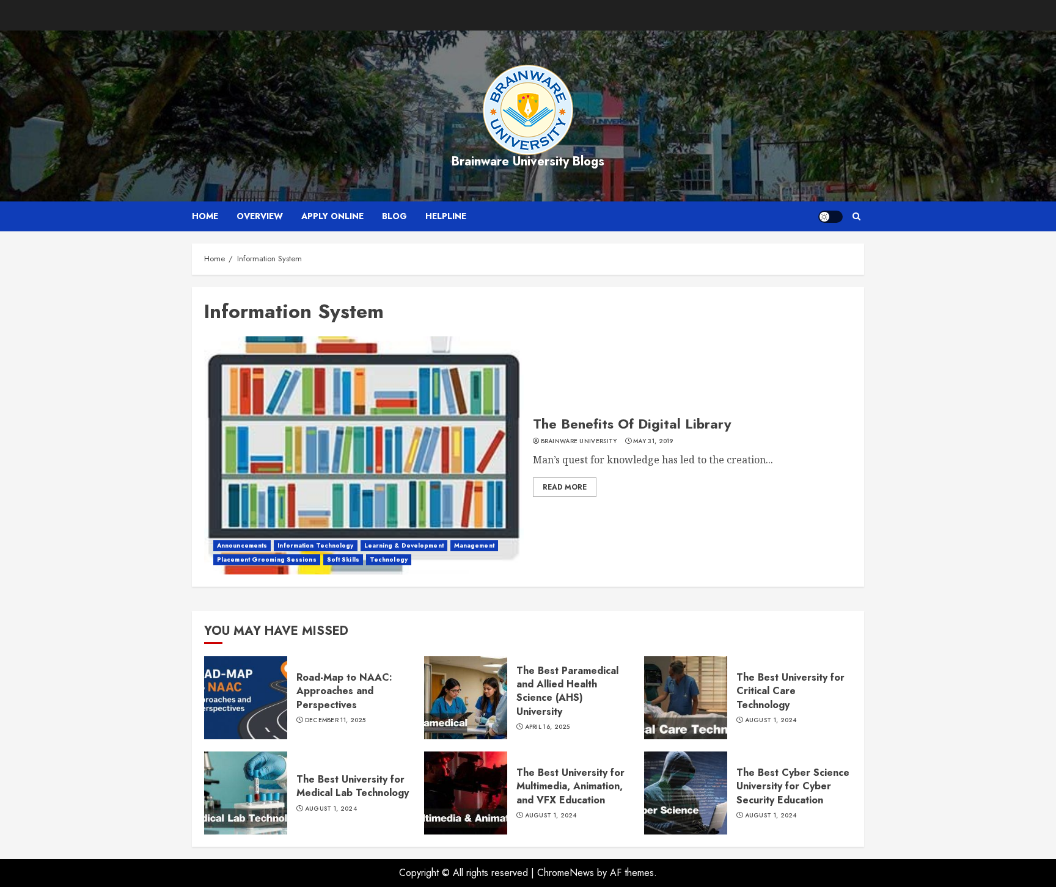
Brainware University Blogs (528, 161)
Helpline (445, 216)
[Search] (856, 216)
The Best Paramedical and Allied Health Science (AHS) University (567, 691)
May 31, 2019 (653, 441)
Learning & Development (404, 545)
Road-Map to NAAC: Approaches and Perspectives (344, 691)
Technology (389, 559)
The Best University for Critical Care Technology (790, 691)
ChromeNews (565, 873)
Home (205, 216)
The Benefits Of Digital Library (632, 423)
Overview (260, 216)
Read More (565, 487)
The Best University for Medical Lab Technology (352, 786)
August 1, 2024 (771, 720)
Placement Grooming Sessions (267, 559)
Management (474, 545)
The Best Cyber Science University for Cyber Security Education (792, 786)
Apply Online (332, 216)
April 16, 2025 (547, 727)
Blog (394, 216)
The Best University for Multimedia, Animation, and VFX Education (570, 786)
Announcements (242, 545)
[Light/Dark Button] (830, 217)
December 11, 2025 (335, 720)
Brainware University (579, 441)
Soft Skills (343, 559)
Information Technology (315, 545)
